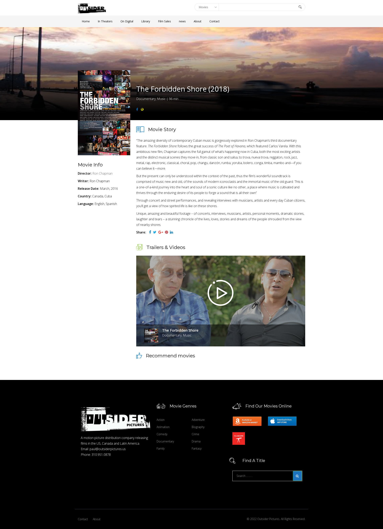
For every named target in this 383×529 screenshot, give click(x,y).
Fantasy (196, 448)
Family (161, 448)
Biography (198, 427)
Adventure (198, 420)
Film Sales (164, 21)
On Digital (126, 21)
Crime (195, 434)
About (197, 21)
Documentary (165, 441)
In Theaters (105, 21)
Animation (163, 427)
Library (145, 21)
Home (86, 21)
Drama (196, 441)
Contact (214, 21)
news (182, 21)
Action (161, 420)
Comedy (162, 434)
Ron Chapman (102, 173)
